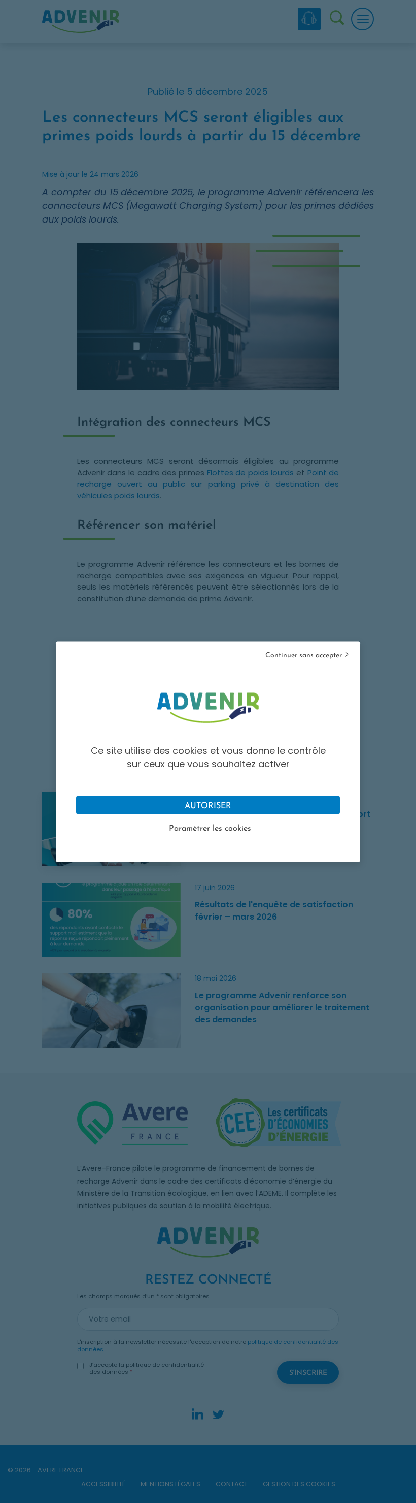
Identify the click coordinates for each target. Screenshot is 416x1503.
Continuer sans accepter (303, 655)
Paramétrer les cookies (210, 828)
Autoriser (208, 805)
